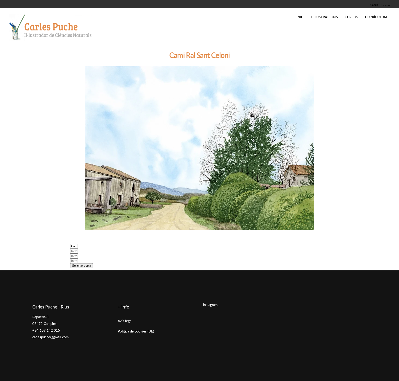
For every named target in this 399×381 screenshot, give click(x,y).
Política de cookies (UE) (136, 331)
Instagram (210, 305)
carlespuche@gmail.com (50, 337)
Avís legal (125, 321)
